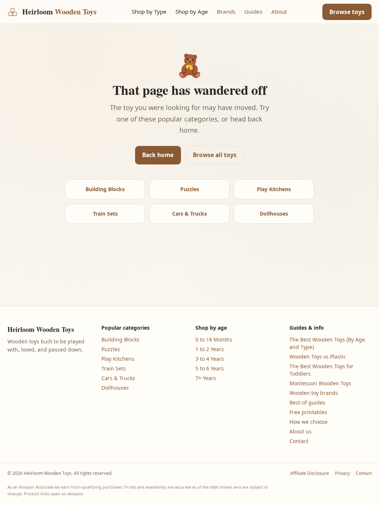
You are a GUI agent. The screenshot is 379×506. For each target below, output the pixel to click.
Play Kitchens (274, 189)
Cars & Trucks (189, 213)
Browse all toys (215, 155)
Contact (298, 441)
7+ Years (205, 378)
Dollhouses (274, 213)
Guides (253, 11)
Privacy (342, 473)
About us (300, 431)
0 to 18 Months (213, 339)
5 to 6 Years (209, 368)
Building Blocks (105, 189)
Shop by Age (191, 11)
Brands (226, 11)
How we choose (308, 421)
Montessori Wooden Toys (320, 383)
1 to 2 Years (209, 349)
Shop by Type (149, 11)
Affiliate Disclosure (309, 473)
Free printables (308, 412)
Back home (158, 155)
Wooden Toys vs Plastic (317, 356)
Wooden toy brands (313, 392)
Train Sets (105, 213)
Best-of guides (307, 402)
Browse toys (347, 12)
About (279, 11)
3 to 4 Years (209, 358)
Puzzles (189, 189)
